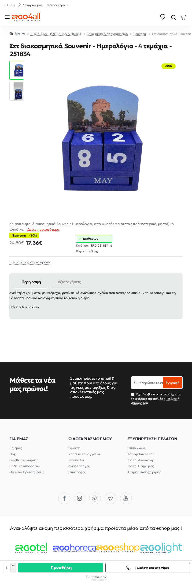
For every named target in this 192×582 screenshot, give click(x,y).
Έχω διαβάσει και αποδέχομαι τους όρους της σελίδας (156, 398)
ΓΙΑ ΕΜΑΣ (18, 439)
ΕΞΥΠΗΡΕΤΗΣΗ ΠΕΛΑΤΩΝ (152, 439)
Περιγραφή (31, 281)
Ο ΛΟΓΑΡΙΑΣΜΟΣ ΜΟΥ (90, 439)
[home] (17, 33)
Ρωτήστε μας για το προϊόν (30, 262)
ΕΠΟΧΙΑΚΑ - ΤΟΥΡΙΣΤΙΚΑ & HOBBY (56, 34)
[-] (13, 570)
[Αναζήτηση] (173, 17)
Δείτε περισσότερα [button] (43, 229)
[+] (13, 565)
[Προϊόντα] (8, 17)
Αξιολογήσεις (69, 281)
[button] (19, 63)
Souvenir (139, 34)
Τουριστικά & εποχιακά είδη (107, 34)
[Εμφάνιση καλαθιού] (184, 17)
